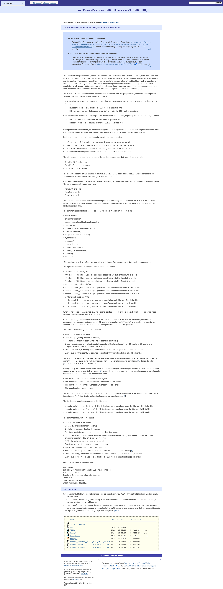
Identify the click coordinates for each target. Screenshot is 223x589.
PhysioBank (37, 3)
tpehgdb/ (73, 539)
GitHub (74, 579)
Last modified (117, 519)
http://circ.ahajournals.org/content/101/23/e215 (116, 64)
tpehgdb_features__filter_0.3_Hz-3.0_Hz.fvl (89, 544)
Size (130, 519)
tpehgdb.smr (75, 536)
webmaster (84, 574)
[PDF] (116, 510)
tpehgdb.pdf (75, 533)
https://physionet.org (109, 22)
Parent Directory (77, 524)
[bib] (149, 48)
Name (72, 519)
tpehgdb (53, 3)
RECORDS (73, 530)
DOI (71, 527)
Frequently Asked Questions (73, 565)
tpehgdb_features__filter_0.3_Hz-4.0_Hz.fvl (89, 547)
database (46, 3)
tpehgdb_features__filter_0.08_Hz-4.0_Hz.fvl (90, 542)
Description (139, 519)
